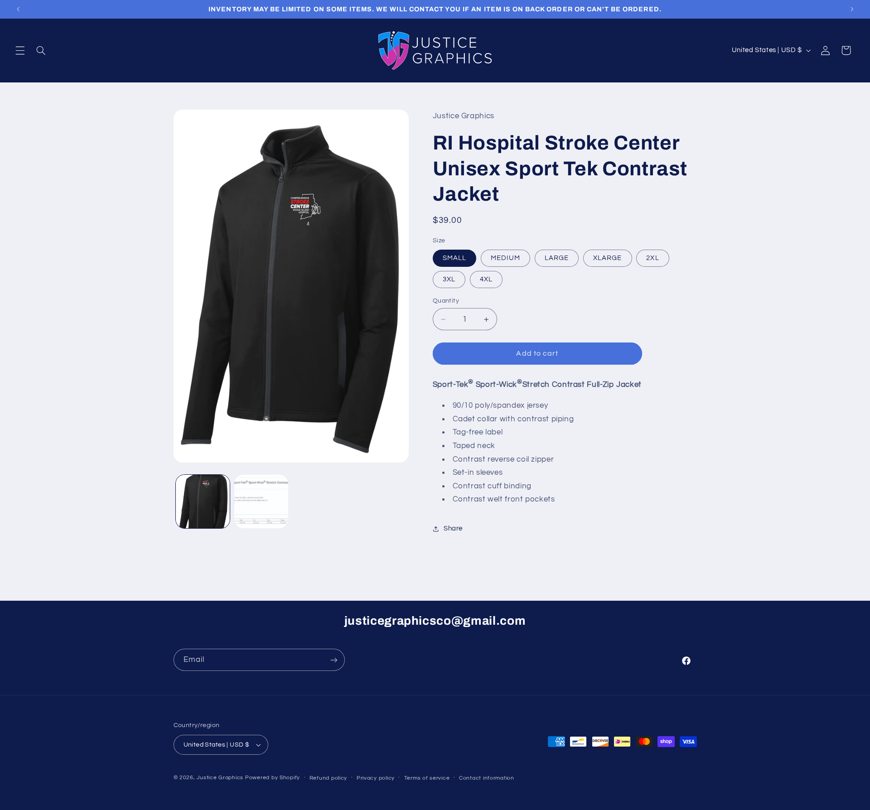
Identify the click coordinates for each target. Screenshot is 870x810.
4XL (486, 279)
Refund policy (328, 778)
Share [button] (453, 528)
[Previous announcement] (18, 9)
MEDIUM (505, 258)
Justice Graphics (220, 777)
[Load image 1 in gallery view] (203, 502)
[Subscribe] (333, 660)
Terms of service (427, 778)
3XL (449, 279)
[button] (20, 50)
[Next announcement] (852, 9)
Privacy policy (376, 778)
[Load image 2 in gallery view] (261, 502)
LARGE (557, 258)
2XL (652, 258)
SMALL (454, 258)
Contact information (486, 778)
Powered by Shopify (272, 777)
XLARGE (607, 258)
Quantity (446, 301)
